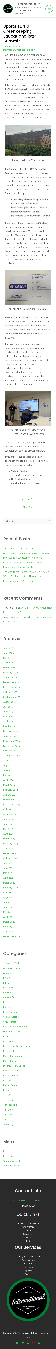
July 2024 (8, 765)
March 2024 (9, 785)
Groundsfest (9, 1021)
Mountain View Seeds (14, 1066)
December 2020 (11, 936)
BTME (6, 982)
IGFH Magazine (10, 1036)
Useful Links (28, 1230)
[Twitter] (23, 1342)
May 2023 (8, 829)
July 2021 (8, 902)
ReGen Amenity (11, 1085)
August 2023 (9, 814)
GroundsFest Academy (15, 1026)
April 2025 (8, 721)
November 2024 (11, 746)
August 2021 (9, 897)
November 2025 (11, 687)
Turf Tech (7, 1114)
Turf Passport (10, 1105)
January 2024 (10, 794)
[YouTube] (33, 1342)
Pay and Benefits (11, 1075)
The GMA (8, 1100)
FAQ (28, 1241)
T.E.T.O (6, 1095)
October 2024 (10, 750)
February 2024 (10, 790)
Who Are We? (28, 1227)
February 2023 (10, 843)
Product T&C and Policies (28, 1223)
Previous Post (28, 499)
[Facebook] (17, 1342)
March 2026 (9, 667)
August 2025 (9, 702)
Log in (6, 1151)
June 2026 (8, 653)
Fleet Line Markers (12, 1012)
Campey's (8, 987)
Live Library (28, 1267)
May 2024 (8, 775)
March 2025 (9, 726)
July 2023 (8, 819)
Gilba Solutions (11, 1017)
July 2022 (8, 863)
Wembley (8, 1124)
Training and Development (28, 1256)
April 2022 (8, 878)
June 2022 (8, 868)
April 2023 (8, 833)
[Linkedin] (28, 1342)
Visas (6, 1119)
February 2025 (10, 731)
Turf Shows (9, 1109)
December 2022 (11, 853)
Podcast (7, 1080)
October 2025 (10, 692)
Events (6, 1007)
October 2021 (10, 892)
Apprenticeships (11, 968)
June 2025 (8, 711)
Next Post (28, 507)
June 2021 (8, 907)
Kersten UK (9, 1051)
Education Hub (28, 1260)
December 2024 (11, 741)
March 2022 (9, 882)
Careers (7, 992)
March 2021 (9, 921)
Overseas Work (11, 1070)
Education (10, 46)
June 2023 (8, 824)
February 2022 (10, 887)
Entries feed (9, 1156)
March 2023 (9, 838)
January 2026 (10, 677)
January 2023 (10, 848)
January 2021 (9, 931)
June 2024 (8, 770)
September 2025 (11, 697)
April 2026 (8, 662)
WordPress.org (11, 1165)
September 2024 (11, 755)
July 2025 (8, 706)
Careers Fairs (10, 997)
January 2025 (10, 736)
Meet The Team (11, 1061)
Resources (8, 1090)
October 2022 (10, 858)
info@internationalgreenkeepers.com (28, 1200)
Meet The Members (13, 1056)
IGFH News (9, 1041)
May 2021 (8, 912)
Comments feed (11, 1161)
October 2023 (10, 809)
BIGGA (6, 978)
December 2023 (11, 799)
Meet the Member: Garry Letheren (20, 581)
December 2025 (11, 682)
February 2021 (10, 926)
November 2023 (11, 804)
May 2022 (8, 873)
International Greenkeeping (17, 1046)
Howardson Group (12, 1031)
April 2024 (8, 780)
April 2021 (8, 917)
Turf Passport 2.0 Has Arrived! (18, 548)
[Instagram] (39, 1342)
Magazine (28, 1271)
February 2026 (10, 672)
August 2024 (9, 760)
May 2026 (8, 658)
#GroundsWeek (11, 963)
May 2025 (8, 716)
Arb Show (8, 973)
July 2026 (8, 648)
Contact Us (28, 1234)
